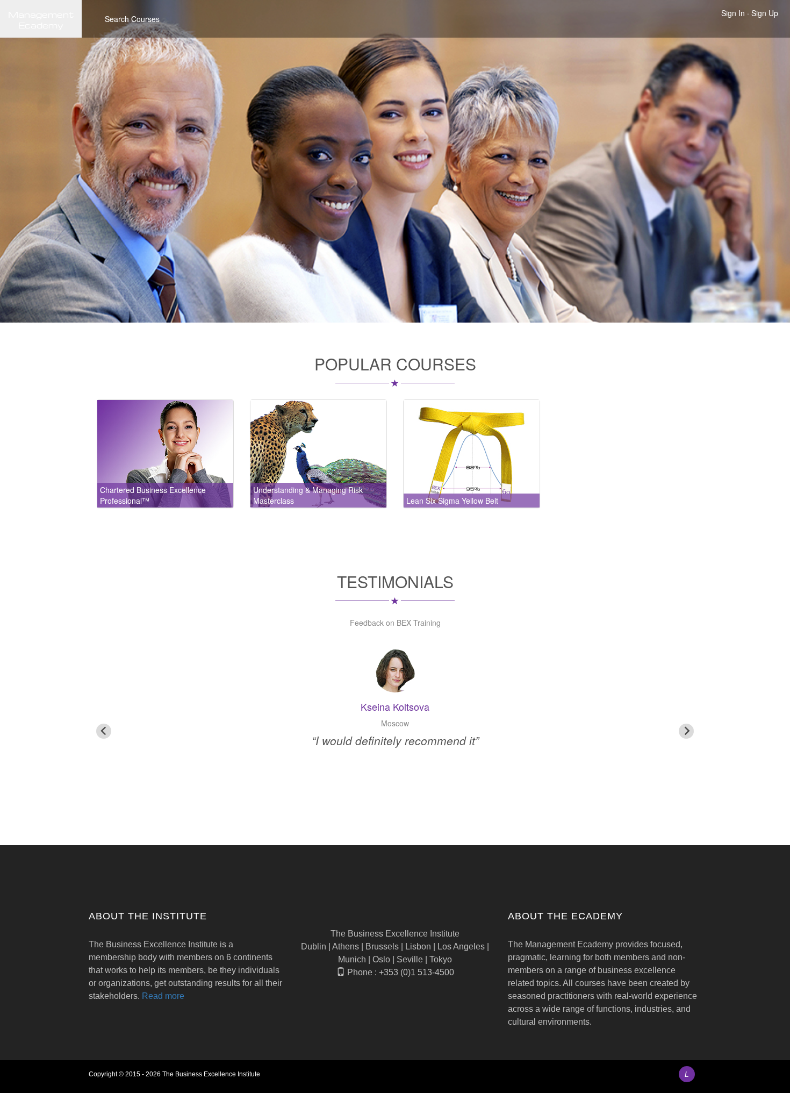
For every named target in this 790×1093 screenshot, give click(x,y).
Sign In (733, 13)
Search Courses (132, 18)
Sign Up (764, 13)
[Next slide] (686, 731)
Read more (163, 996)
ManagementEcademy (41, 18)
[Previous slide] (103, 731)
